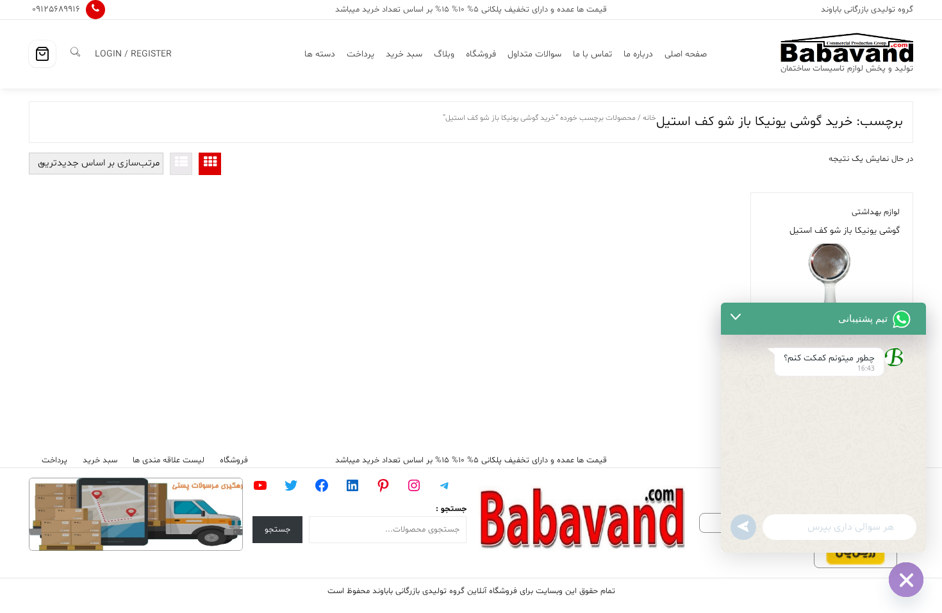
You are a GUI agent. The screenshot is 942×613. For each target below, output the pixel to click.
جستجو (277, 529)
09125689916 (56, 9)
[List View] (181, 164)
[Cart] (42, 54)
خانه (649, 118)
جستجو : (451, 509)
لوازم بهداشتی (876, 212)
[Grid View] (210, 164)
